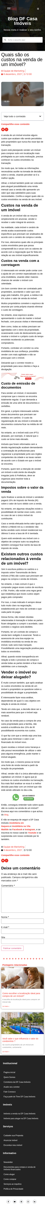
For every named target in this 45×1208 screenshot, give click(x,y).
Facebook (17, 829)
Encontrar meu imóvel (13, 1145)
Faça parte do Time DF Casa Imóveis (19, 1097)
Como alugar (9, 1174)
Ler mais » (5, 1006)
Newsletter (8, 1162)
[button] (40, 116)
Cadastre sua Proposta (13, 1135)
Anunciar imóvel (10, 1140)
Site (3, 937)
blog (6, 814)
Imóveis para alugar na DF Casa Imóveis (21, 1118)
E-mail (5, 927)
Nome (5, 917)
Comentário (8, 886)
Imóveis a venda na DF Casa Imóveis (19, 1114)
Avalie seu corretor (12, 1087)
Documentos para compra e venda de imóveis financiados (20, 1168)
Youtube (32, 833)
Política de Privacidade (13, 1189)
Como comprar (10, 1179)
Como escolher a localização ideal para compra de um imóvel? (21, 994)
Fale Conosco (10, 1092)
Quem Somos (9, 1077)
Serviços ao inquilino (12, 1184)
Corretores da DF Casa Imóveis (17, 1082)
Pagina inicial (9, 1072)
